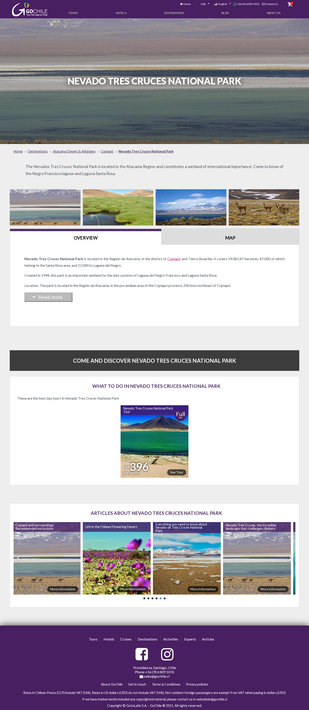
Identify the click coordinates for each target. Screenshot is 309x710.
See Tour (176, 472)
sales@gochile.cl (156, 676)
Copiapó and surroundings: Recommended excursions (35, 526)
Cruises (126, 639)
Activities (170, 639)
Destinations (174, 13)
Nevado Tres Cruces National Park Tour (148, 409)
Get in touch (137, 684)
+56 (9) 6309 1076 (248, 4)
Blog (225, 13)
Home (187, 4)
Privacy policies (197, 684)
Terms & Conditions (166, 684)
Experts (190, 639)
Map (230, 237)
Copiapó (174, 259)
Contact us (271, 4)
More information (62, 589)
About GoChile (112, 684)
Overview (86, 237)
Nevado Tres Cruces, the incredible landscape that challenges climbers (251, 526)
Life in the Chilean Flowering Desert (111, 527)
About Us (273, 13)
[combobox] (202, 4)
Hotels (121, 13)
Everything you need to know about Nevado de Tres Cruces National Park (181, 527)
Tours (73, 13)
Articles (208, 639)
